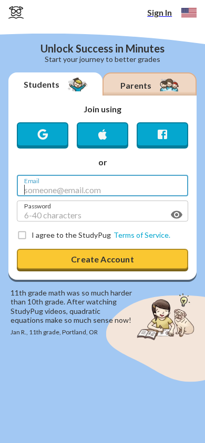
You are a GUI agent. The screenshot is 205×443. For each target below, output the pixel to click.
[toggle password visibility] (176, 214)
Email (31, 180)
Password (37, 205)
